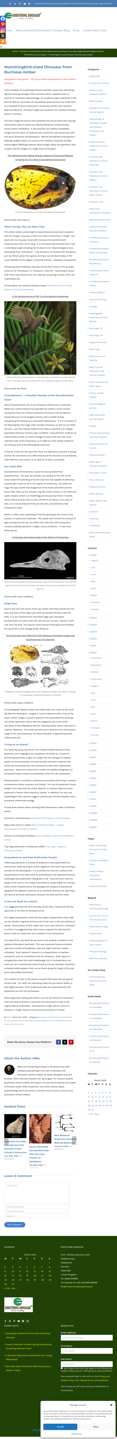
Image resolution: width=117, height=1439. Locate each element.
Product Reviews (97, 486)
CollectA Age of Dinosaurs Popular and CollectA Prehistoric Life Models (98, 127)
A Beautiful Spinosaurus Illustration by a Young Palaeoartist (29, 1359)
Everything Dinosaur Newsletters (99, 261)
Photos (92, 426)
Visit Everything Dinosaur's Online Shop (97, 981)
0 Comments (17, 1024)
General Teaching (97, 299)
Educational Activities (100, 219)
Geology (93, 306)
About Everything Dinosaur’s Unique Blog (98, 849)
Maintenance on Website (97, 358)
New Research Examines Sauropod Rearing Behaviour (65, 1139)
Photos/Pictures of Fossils (98, 446)
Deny (95, 1426)
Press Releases (96, 480)
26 (99, 1105)
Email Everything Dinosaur (80, 1289)
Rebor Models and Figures (98, 502)
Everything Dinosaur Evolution (99, 239)
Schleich (93, 511)
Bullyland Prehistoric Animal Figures (99, 110)
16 (89, 1101)
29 (110, 1105)
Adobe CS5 (94, 76)
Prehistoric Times (97, 473)
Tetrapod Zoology (97, 951)
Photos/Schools (97, 455)
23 (89, 1105)
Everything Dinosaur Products (99, 272)
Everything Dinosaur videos (99, 283)
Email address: (68, 1335)
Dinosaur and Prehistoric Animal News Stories (98, 191)
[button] (111, 1405)
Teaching (93, 518)
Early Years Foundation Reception (100, 210)
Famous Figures (97, 292)
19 (99, 1101)
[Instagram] (3, 30)
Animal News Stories (99, 83)
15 (110, 1097)
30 (89, 1110)
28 (107, 1105)
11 (95, 1097)
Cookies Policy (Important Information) (96, 875)
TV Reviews (94, 525)
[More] (3, 41)
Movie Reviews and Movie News (98, 384)
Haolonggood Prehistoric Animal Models (98, 317)
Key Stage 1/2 (95, 328)
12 (99, 1097)
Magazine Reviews (98, 342)
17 (92, 1101)
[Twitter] (10, 1323)
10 (93, 1097)
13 (103, 1097)
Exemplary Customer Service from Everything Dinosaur (28, 1337)
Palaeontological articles (44, 1020)
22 (110, 1101)
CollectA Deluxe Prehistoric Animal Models (98, 146)
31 (93, 1110)
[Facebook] (3, 18)
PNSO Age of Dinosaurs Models (98, 464)
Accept (60, 1426)
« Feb (90, 1114)
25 (96, 1105)
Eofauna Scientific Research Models (98, 228)
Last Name (66, 1361)
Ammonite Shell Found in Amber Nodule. (50, 818)
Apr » (97, 1114)
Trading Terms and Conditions (94, 1382)
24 (93, 1105)
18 (96, 1101)
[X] (3, 36)
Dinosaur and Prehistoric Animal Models (98, 176)
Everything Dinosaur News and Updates (99, 250)
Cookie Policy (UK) (98, 886)
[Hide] (1, 47)
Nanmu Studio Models (96, 395)
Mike (9, 1017)
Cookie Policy (76, 1434)
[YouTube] (19, 1323)
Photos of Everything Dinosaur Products (99, 435)
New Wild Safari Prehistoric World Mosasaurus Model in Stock (28, 1370)
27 (103, 1105)
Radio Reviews (96, 493)
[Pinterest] (3, 24)
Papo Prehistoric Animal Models (97, 417)
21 (107, 1101)
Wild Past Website (98, 958)
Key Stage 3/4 (96, 335)
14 (106, 1097)
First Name (66, 1348)
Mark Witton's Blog (98, 926)
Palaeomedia (95, 933)
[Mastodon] (23, 1323)
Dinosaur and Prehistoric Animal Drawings (98, 161)
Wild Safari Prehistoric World (100, 534)
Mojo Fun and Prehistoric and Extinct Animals (97, 371)
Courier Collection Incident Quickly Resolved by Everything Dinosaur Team (29, 1348)
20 (103, 1101)
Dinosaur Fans (17, 1020)
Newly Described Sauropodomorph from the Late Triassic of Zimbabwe (39, 1154)
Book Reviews (96, 101)
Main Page (29, 1020)
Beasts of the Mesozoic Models (97, 92)
